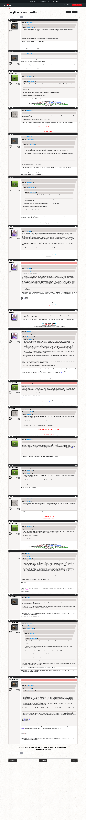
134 (24, 752)
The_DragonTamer (30, 24)
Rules (23, 4)
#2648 (76, 71)
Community (37, 4)
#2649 (76, 107)
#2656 (76, 380)
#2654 (76, 310)
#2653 (76, 260)
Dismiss (57, 1)
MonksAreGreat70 (29, 22)
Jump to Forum (43, 760)
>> (34, 27)
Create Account (77, 4)
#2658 (76, 436)
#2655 (76, 328)
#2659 (76, 465)
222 (30, 752)
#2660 (76, 496)
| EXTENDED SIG (49, 256)
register (51, 748)
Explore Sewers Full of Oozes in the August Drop (40, 1)
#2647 (76, 51)
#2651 (76, 177)
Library (30, 4)
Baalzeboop (29, 112)
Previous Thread (12, 760)
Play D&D (16, 4)
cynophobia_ (29, 231)
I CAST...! (27, 589)
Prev (10, 752)
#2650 (76, 134)
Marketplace (47, 4)
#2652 (76, 226)
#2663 (76, 594)
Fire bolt (22, 728)
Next (33, 752)
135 (26, 752)
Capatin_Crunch (28, 228)
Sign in (69, 4)
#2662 (76, 550)
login (42, 748)
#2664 (76, 620)
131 (16, 752)
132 (18, 752)
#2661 (76, 521)
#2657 (76, 406)
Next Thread (74, 760)
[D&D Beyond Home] (8, 5)
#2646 (76, 19)
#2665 (76, 677)
